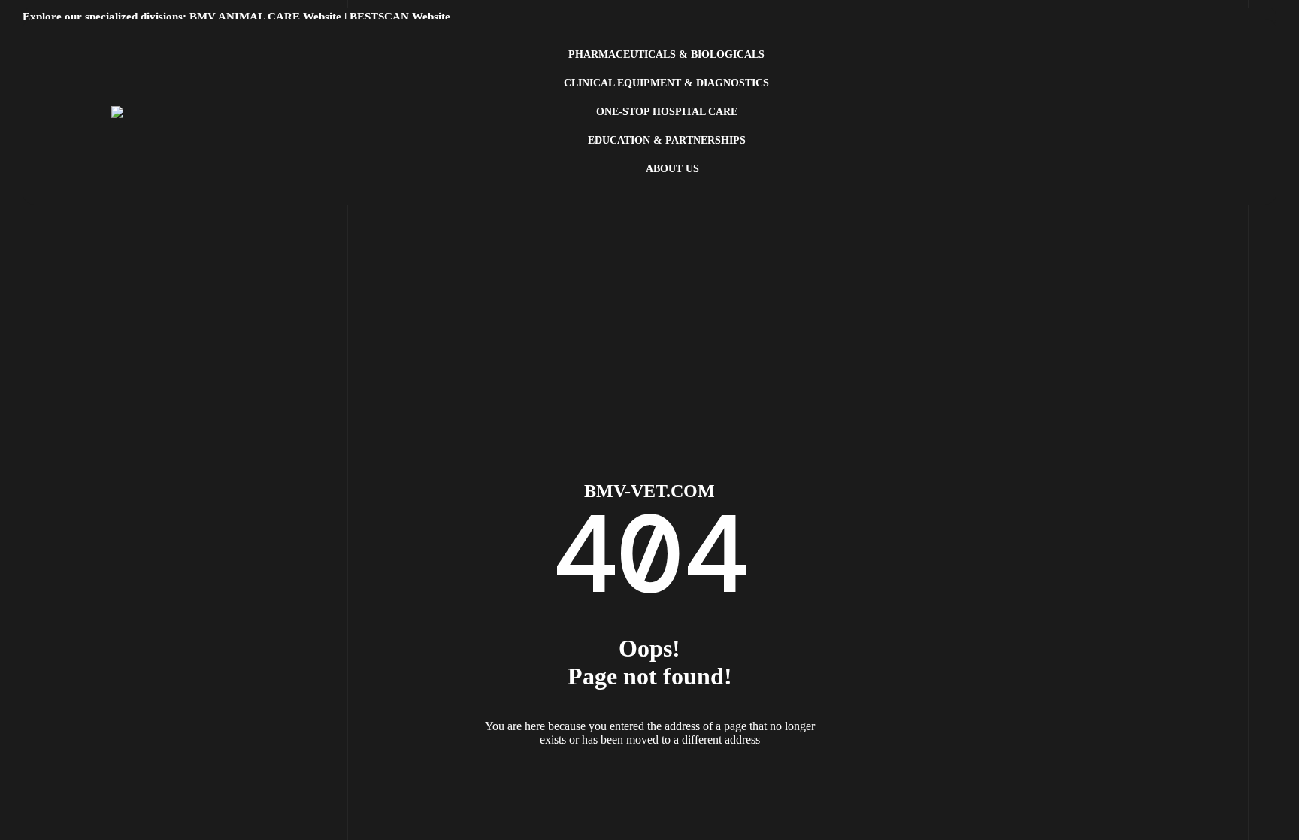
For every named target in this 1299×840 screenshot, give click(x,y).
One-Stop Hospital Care (666, 111)
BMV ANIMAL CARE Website (265, 17)
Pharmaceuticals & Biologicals (666, 54)
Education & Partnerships (667, 140)
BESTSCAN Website (400, 17)
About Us (672, 168)
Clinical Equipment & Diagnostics (666, 83)
